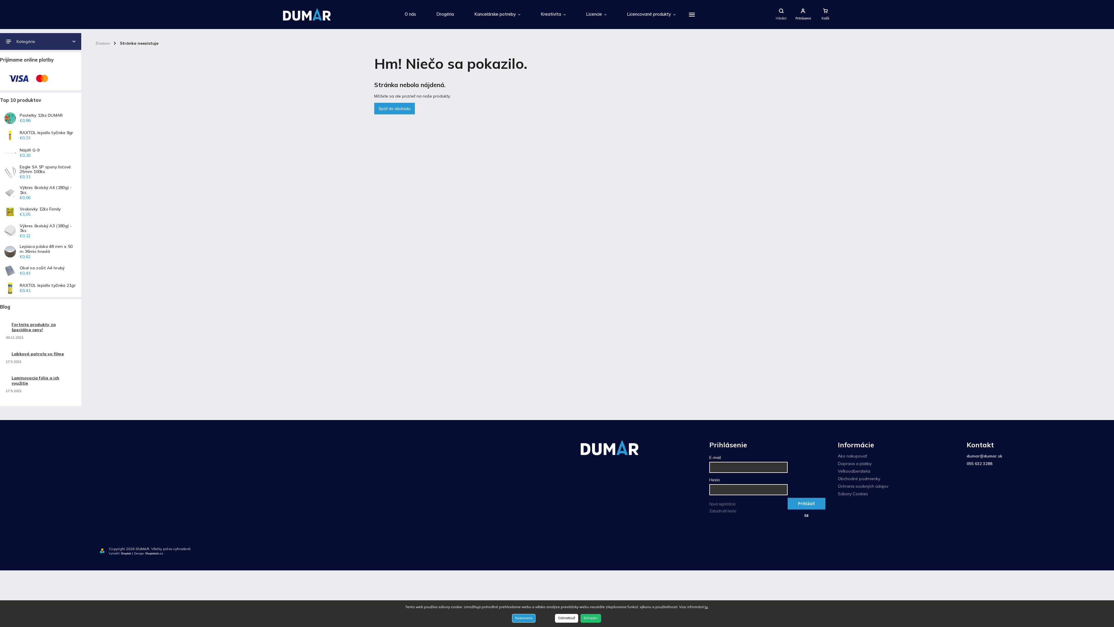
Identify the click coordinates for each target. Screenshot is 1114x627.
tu (706, 607)
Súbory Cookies (853, 493)
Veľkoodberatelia (854, 471)
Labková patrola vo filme (38, 353)
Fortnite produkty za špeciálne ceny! (34, 327)
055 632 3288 (979, 463)
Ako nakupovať (852, 456)
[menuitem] (410, 14)
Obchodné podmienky (859, 478)
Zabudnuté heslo (722, 511)
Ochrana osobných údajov (863, 486)
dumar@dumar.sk (984, 456)
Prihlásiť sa (806, 504)
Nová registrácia (722, 504)
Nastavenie (523, 618)
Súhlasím (591, 618)
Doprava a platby (854, 463)
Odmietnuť (566, 618)
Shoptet (126, 553)
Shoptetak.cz (154, 553)
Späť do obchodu (394, 108)
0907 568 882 (1090, 550)
